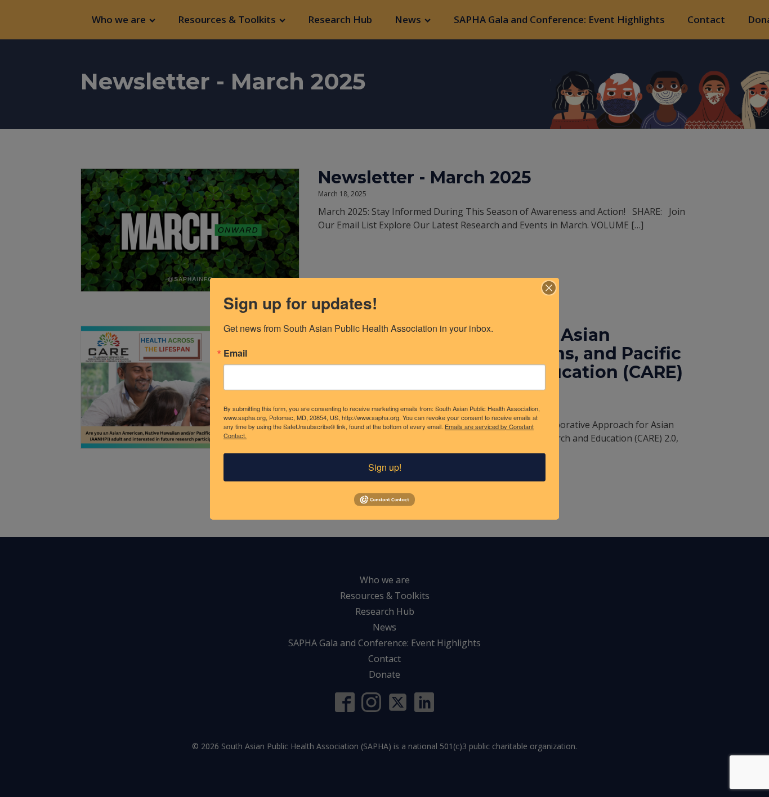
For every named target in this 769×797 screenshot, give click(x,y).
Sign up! (384, 466)
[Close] (549, 287)
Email (235, 352)
